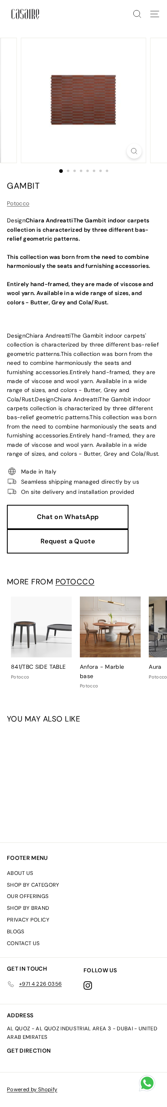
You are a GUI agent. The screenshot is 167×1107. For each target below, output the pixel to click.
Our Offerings (28, 896)
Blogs (16, 931)
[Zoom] (134, 151)
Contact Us (23, 943)
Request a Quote (68, 541)
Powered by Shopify (32, 1089)
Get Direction (29, 1050)
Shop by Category (33, 884)
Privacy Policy (28, 919)
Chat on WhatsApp (68, 517)
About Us (20, 873)
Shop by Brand (28, 908)
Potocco (18, 203)
